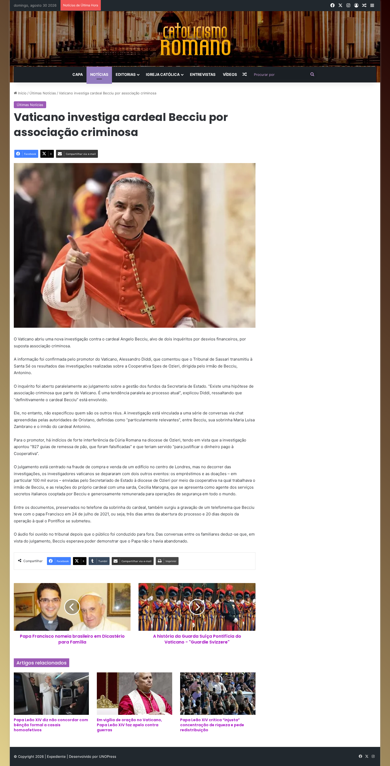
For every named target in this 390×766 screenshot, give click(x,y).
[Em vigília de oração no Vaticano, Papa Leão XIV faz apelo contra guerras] (134, 693)
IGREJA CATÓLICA (163, 74)
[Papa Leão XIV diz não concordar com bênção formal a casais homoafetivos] (51, 693)
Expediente (57, 756)
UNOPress (107, 756)
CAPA (77, 74)
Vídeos (230, 74)
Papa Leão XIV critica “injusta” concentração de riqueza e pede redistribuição (212, 725)
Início (22, 93)
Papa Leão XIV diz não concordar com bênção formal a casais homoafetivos (51, 725)
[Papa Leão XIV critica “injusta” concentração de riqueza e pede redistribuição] (217, 693)
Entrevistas (202, 74)
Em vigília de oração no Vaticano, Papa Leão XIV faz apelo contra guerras (129, 725)
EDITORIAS (126, 74)
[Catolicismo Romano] (195, 39)
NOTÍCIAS (99, 74)
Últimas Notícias (42, 93)
